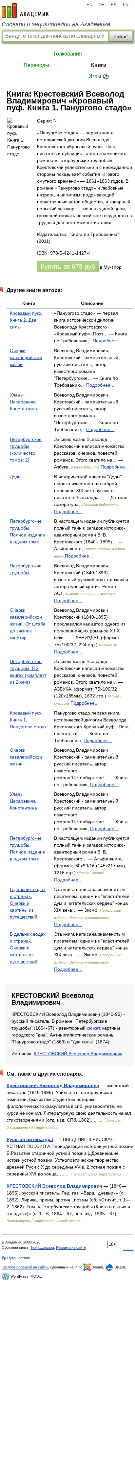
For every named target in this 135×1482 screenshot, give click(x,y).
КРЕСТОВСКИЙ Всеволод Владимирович (78, 1053)
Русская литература (30, 1139)
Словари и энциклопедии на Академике (56, 24)
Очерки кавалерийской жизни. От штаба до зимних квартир (28, 623)
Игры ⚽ (98, 76)
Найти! (120, 36)
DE (102, 5)
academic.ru (25, 10)
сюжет (93, 1028)
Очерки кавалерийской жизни (26, 357)
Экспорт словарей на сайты (25, 1267)
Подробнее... (107, 340)
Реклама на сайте (71, 1247)
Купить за (68, 266)
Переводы (36, 65)
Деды (15, 476)
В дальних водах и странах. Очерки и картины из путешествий (28, 903)
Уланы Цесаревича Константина (23, 401)
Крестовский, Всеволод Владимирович (53, 1085)
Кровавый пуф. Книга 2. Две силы (26, 320)
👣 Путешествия (16, 1258)
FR (125, 5)
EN (89, 5)
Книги (98, 65)
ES (114, 5)
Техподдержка (42, 1247)
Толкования (67, 54)
